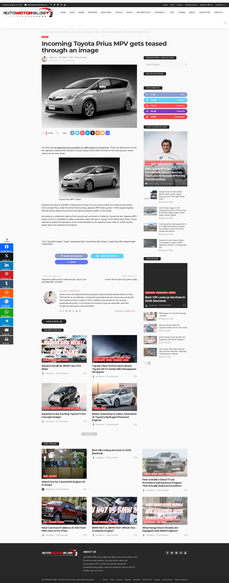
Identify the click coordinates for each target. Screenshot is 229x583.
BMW (53, 360)
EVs (172, 12)
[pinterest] (165, 105)
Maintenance (170, 474)
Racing (109, 360)
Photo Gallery (99, 360)
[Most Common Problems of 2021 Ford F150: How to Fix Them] (64, 511)
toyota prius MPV (77, 241)
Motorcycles (143, 12)
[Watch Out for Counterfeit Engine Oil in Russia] (64, 464)
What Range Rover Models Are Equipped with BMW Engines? (160, 529)
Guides (154, 474)
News (81, 12)
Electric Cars (68, 408)
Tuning (181, 12)
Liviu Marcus (49, 373)
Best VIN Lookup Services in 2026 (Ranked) (165, 298)
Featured (104, 358)
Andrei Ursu (53, 58)
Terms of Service (181, 580)
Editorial (128, 580)
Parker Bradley (154, 184)
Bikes (130, 12)
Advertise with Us (206, 5)
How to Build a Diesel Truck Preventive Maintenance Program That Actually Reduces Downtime (162, 482)
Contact (218, 12)
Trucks (119, 12)
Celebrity (156, 162)
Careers (180, 5)
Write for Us (147, 580)
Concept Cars (56, 408)
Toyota (45, 37)
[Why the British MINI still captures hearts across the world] (150, 328)
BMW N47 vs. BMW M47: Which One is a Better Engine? (113, 529)
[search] (225, 23)
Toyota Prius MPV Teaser (96, 241)
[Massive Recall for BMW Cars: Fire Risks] (64, 349)
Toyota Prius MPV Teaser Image (121, 241)
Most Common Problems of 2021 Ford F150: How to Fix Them (63, 529)
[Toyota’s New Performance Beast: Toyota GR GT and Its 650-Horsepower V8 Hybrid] (114, 349)
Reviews (92, 12)
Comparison (150, 293)
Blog (72, 12)
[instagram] (165, 111)
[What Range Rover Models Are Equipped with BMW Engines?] (150, 340)
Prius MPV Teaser (54, 241)
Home (63, 12)
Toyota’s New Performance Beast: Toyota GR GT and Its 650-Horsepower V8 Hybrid (114, 369)
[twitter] (165, 100)
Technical (159, 12)
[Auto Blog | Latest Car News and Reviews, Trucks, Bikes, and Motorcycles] (60, 552)
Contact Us (220, 5)
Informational (162, 293)
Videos (126, 360)
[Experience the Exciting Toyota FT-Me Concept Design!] (64, 397)
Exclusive (165, 162)
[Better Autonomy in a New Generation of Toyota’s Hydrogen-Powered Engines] (114, 397)
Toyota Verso (47, 244)
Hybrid (112, 358)
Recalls (46, 360)
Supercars (117, 360)
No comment (82, 57)
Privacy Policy (167, 580)
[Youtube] (165, 117)
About (165, 5)
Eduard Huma (50, 489)
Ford (45, 522)
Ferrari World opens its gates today (121, 279)
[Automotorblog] (28, 12)
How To (161, 474)
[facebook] (165, 94)
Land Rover (148, 520)
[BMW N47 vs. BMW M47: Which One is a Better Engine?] (114, 511)
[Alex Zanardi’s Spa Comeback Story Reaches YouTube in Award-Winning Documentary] (165, 159)
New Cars (106, 12)
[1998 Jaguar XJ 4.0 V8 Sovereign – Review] (150, 316)
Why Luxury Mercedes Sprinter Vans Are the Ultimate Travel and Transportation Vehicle (173, 351)
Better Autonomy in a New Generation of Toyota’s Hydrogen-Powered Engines (114, 417)
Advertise (204, 12)
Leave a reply (53, 321)
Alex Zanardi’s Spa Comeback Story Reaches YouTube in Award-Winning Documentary (165, 174)
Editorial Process (191, 5)
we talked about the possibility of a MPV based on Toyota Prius (81, 147)
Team (172, 5)
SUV (158, 522)
